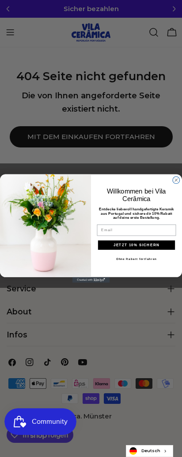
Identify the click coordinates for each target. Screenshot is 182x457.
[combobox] (149, 451)
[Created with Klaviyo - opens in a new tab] (91, 280)
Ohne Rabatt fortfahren (136, 258)
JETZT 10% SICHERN (137, 245)
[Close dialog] (176, 180)
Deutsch (150, 450)
